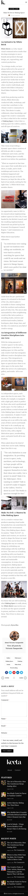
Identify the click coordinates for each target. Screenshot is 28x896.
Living (17, 8)
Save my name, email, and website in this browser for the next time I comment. (12, 743)
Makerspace (18, 658)
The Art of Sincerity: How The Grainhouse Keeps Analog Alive (16, 783)
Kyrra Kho (14, 625)
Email (3, 726)
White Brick (5, 49)
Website (4, 733)
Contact (18, 770)
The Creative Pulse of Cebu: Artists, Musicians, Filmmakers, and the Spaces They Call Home (16, 870)
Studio (8, 664)
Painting (20, 661)
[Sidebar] (2, 271)
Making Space (8, 121)
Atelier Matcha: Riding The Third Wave (15, 804)
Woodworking (14, 668)
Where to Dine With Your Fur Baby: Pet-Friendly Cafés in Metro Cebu (16, 857)
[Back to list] (14, 678)
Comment (5, 700)
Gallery (8, 658)
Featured (11, 8)
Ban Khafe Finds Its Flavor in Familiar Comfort (16, 794)
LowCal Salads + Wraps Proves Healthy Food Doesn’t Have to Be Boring (16, 826)
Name (3, 719)
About (9, 770)
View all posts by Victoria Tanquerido (14, 647)
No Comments (19, 850)
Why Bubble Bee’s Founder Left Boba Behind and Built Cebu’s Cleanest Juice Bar (17, 814)
